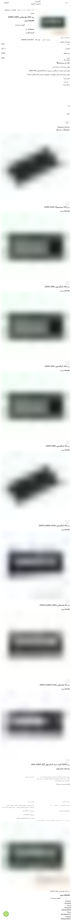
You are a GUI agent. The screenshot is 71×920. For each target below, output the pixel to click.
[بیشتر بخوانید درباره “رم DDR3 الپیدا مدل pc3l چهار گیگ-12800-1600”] (67, 761)
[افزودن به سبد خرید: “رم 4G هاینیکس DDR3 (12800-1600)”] (67, 602)
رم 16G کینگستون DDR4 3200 (57, 366)
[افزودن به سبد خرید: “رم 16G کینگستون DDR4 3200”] (67, 363)
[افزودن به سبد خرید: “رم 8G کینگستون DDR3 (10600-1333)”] (67, 522)
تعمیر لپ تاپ (30, 787)
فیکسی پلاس (30, 797)
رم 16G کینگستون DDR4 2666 (57, 287)
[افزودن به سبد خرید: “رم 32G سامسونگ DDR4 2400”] (67, 203)
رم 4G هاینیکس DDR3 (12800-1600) (55, 605)
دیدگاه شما (66, 85)
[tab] (46, 40)
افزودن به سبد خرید (20, 25)
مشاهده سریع (63, 203)
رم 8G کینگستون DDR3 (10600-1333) (54, 525)
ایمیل (68, 114)
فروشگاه (31, 794)
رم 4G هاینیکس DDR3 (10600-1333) (55, 685)
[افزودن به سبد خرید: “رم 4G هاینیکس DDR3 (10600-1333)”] (67, 681)
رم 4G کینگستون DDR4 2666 (58, 446)
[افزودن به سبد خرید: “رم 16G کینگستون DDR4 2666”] (67, 283)
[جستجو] (1, 2)
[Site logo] (35, 2)
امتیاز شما (66, 78)
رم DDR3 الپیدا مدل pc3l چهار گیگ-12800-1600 (50, 764)
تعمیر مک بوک (30, 790)
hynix (32, 13)
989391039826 (66, 910)
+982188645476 (66, 914)
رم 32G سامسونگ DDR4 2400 (57, 207)
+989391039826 (66, 919)
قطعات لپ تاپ (25, 10)
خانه (33, 10)
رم (18, 10)
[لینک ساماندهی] (64, 784)
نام (68, 105)
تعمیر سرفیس (30, 784)
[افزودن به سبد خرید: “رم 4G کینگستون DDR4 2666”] (67, 442)
